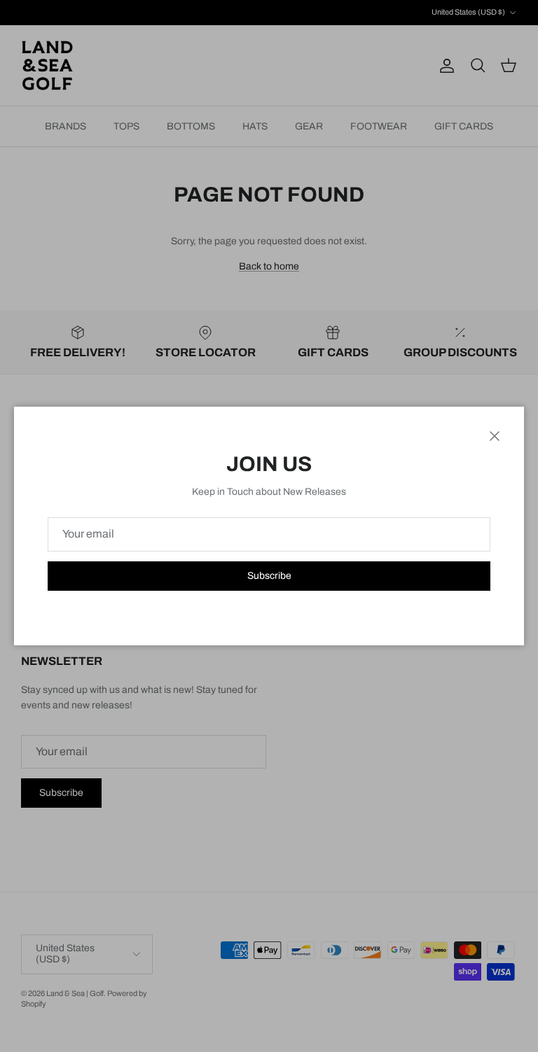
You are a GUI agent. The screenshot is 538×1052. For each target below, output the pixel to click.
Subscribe (269, 575)
